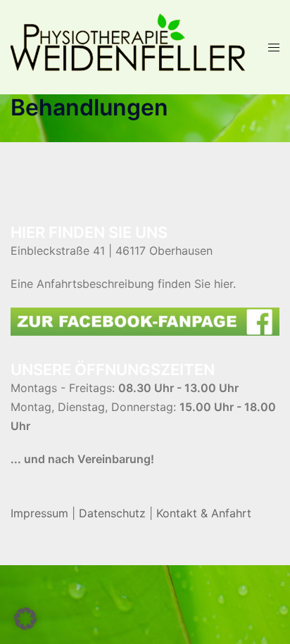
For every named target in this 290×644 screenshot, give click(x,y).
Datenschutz (112, 513)
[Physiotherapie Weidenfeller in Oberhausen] (129, 46)
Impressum (39, 513)
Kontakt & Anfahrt (203, 513)
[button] (25, 618)
